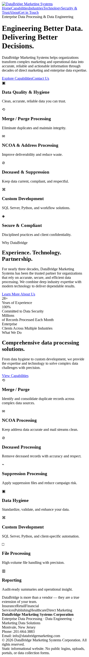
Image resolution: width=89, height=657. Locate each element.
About (14, 12)
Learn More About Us (18, 294)
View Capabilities (15, 376)
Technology (52, 8)
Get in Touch (29, 12)
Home (6, 8)
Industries (36, 8)
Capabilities (20, 8)
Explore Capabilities (17, 78)
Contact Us (40, 78)
